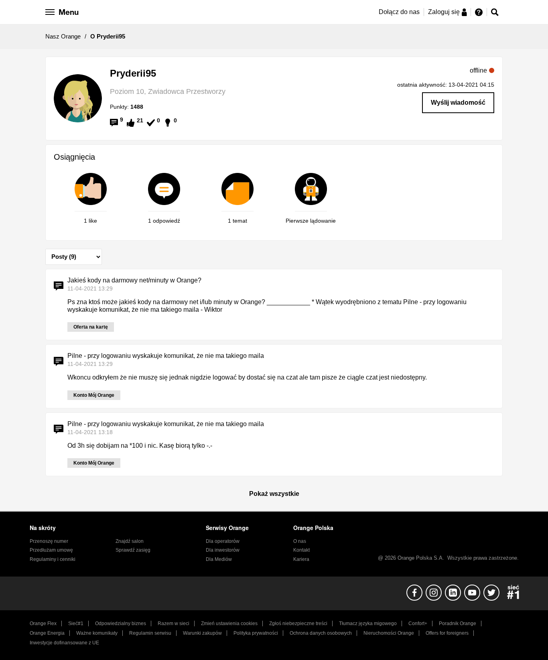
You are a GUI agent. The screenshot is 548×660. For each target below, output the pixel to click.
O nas (299, 541)
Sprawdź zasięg (133, 550)
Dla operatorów (222, 541)
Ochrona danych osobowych (321, 633)
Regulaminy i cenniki (52, 559)
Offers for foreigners (447, 633)
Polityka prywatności (255, 633)
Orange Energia (47, 633)
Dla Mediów (219, 559)
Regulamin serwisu (150, 633)
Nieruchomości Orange (388, 633)
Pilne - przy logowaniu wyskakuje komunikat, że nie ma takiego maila (165, 355)
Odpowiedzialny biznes (120, 623)
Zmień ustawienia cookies (229, 623)
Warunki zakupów (202, 633)
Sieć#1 (75, 623)
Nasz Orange (63, 36)
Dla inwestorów (222, 550)
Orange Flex (43, 623)
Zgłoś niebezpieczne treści (298, 623)
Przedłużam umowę (51, 550)
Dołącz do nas (399, 11)
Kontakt (301, 550)
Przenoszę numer (49, 541)
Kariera (301, 559)
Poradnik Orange (457, 623)
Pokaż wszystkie (274, 493)
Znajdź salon (130, 541)
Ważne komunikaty (97, 633)
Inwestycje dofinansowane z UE (64, 643)
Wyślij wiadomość (458, 102)
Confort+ (417, 623)
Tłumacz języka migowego (368, 623)
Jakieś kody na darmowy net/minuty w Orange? (134, 280)
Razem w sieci (173, 623)
